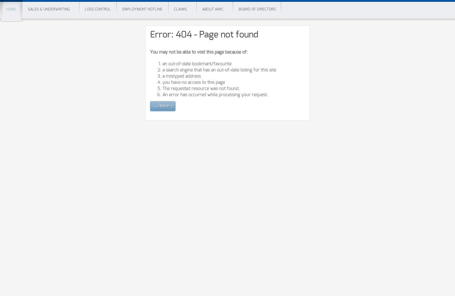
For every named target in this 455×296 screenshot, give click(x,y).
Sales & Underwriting (49, 9)
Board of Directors (257, 9)
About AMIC (212, 9)
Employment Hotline (142, 9)
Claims (180, 9)
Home (11, 9)
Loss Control (98, 9)
